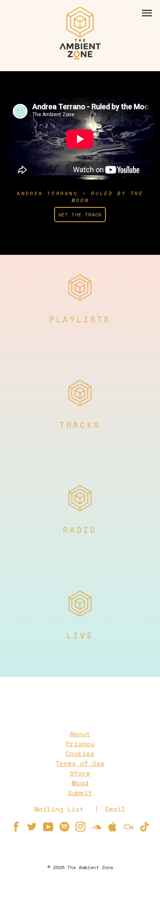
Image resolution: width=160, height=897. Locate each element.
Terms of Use (80, 763)
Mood (80, 783)
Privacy (80, 744)
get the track (80, 214)
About (80, 734)
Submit (80, 793)
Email (115, 809)
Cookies (80, 753)
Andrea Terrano (47, 193)
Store (80, 773)
